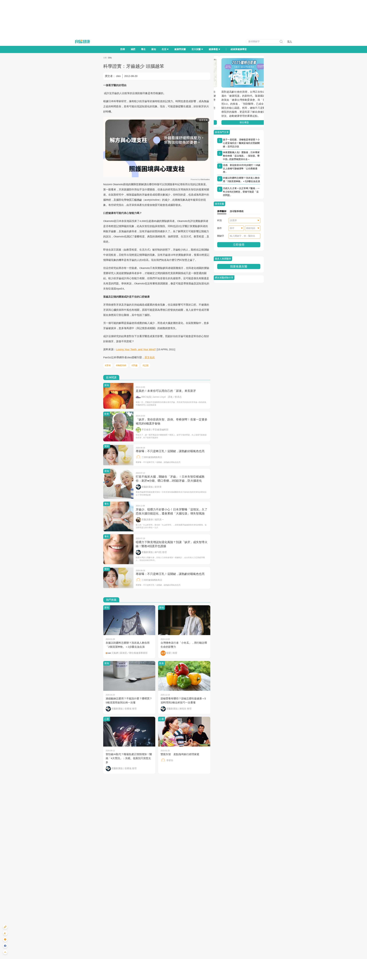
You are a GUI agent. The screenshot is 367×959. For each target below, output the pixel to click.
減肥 (133, 49)
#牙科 (108, 365)
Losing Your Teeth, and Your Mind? (136, 349)
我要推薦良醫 (238, 266)
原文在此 (150, 357)
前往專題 (238, 122)
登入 (289, 41)
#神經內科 (121, 365)
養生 (143, 49)
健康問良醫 (180, 49)
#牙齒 (134, 365)
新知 (153, 49)
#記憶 (146, 365)
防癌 (122, 49)
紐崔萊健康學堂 (239, 49)
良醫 (105, 58)
